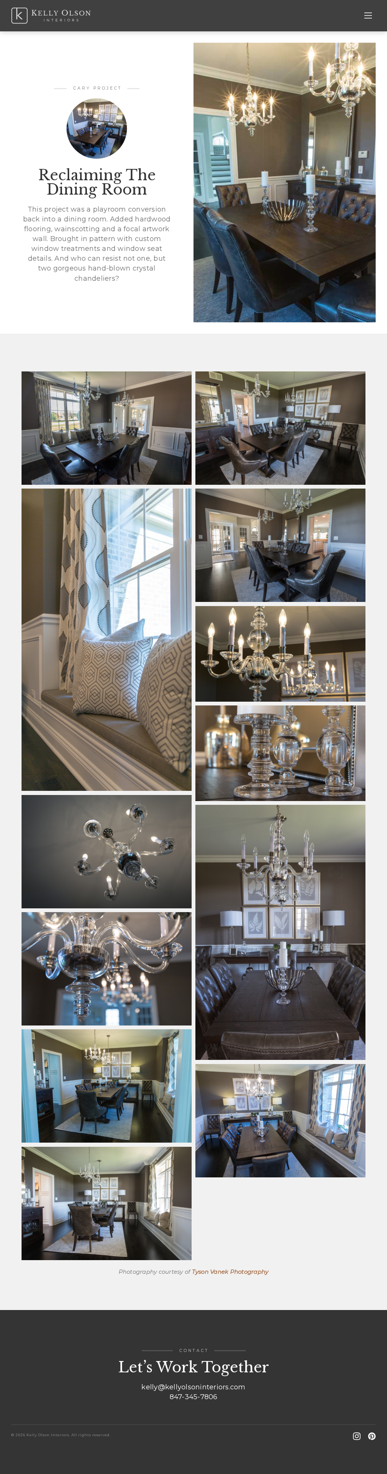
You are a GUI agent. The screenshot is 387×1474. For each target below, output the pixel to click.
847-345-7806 (194, 1397)
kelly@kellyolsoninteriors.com (193, 1387)
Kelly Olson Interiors (51, 16)
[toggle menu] (368, 15)
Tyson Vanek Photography (230, 1271)
